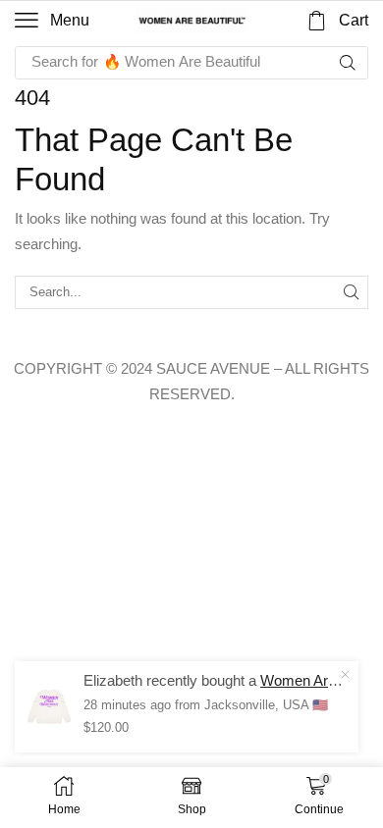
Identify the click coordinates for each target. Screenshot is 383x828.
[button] (52, 20)
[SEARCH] (351, 292)
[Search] (347, 62)
